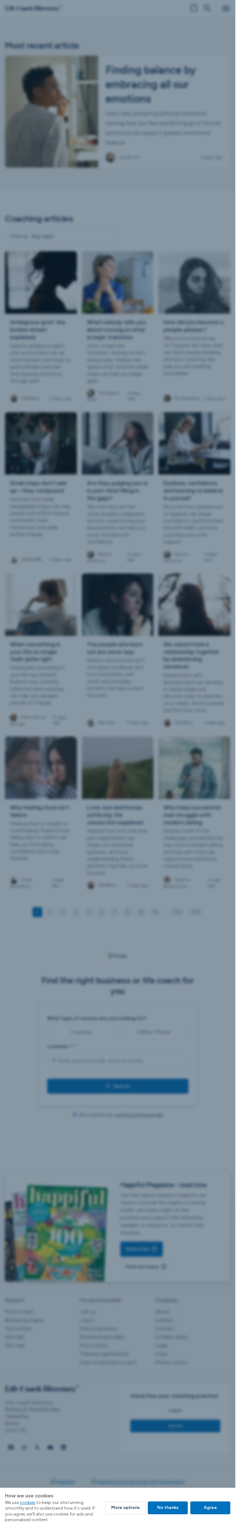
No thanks (167, 1507)
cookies (27, 1502)
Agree (210, 1507)
